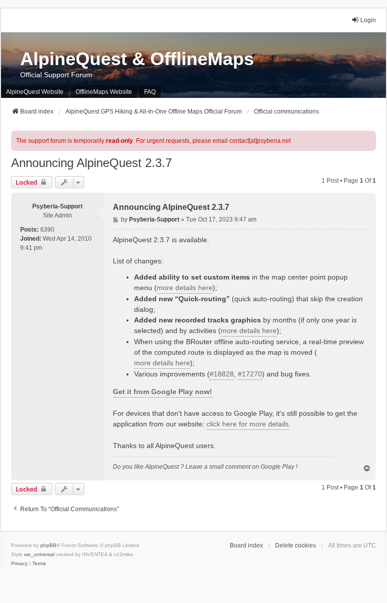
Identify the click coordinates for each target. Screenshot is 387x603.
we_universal (39, 554)
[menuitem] (19, 563)
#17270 (250, 374)
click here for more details (248, 424)
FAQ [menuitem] (150, 91)
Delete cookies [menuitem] (295, 545)
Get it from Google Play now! (162, 392)
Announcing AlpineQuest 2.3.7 (91, 163)
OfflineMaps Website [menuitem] (104, 91)
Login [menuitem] (368, 20)
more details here (185, 288)
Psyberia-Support (57, 206)
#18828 (222, 374)
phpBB (48, 545)
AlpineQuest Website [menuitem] (34, 91)
